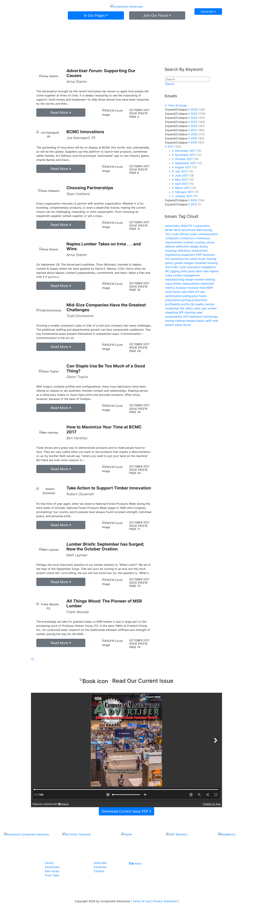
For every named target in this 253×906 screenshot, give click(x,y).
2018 (197, 142)
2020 (197, 134)
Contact (99, 871)
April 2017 (184, 183)
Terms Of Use (141, 901)
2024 (197, 117)
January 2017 (186, 196)
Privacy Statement (165, 901)
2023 (197, 122)
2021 (197, 130)
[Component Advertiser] (126, 6)
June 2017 (184, 175)
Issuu (138, 863)
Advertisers (52, 867)
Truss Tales (52, 875)
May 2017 (183, 179)
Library (49, 863)
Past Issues (52, 871)
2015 (195, 204)
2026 (197, 109)
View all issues (177, 105)
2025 (197, 113)
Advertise (100, 867)
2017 (174, 146)
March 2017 (185, 188)
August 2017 (185, 167)
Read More (60, 113)
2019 (197, 138)
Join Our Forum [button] (155, 15)
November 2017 (188, 155)
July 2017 (183, 171)
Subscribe (207, 11)
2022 (197, 126)
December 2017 (187, 150)
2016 (197, 200)
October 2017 (186, 159)
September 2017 (188, 163)
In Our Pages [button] (94, 15)
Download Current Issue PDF (126, 811)
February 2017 (186, 192)
